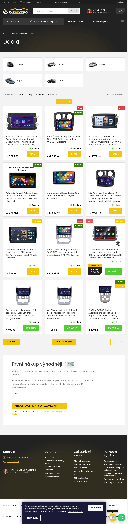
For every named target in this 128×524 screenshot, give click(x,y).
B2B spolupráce (81, 478)
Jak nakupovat (111, 461)
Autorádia (49, 457)
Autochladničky (52, 477)
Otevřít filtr (64, 101)
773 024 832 (13, 461)
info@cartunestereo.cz (18, 457)
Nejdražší (21, 94)
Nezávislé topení (52, 473)
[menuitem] (14, 21)
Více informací (75, 511)
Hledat (74, 11)
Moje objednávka (82, 461)
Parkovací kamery (53, 466)
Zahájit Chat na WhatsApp (23, 470)
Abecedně (52, 94)
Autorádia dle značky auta (54, 462)
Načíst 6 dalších (64, 341)
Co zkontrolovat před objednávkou (114, 469)
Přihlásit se (39, 406)
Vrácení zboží (80, 468)
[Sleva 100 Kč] (112, 517)
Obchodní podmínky (83, 471)
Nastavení (32, 517)
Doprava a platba (61, 2)
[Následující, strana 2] (113, 342)
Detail (33, 154)
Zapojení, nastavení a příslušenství (114, 474)
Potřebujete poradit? (114, 482)
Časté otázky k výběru (114, 479)
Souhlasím (95, 507)
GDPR (76, 475)
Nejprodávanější (36, 94)
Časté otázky (80, 481)
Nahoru (12, 341)
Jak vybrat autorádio (113, 464)
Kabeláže (49, 470)
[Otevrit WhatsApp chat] (121, 517)
